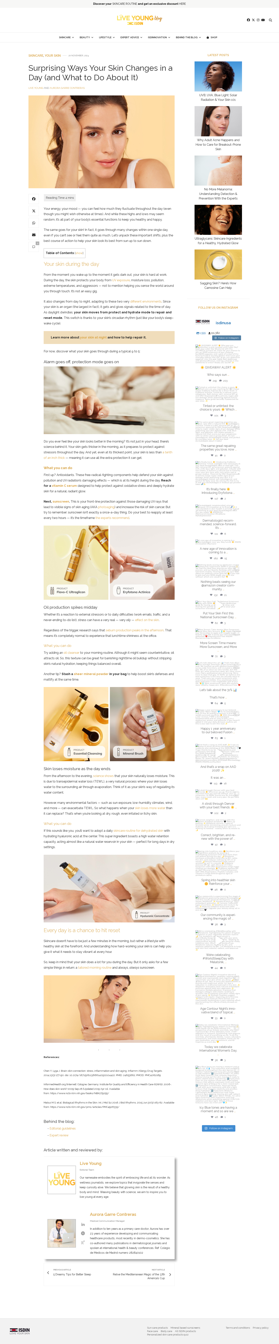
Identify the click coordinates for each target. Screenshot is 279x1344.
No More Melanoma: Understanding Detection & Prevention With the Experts (218, 193)
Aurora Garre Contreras (67, 88)
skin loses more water (150, 808)
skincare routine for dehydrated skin (138, 830)
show (79, 253)
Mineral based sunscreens (185, 1327)
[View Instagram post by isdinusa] (237, 358)
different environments (146, 301)
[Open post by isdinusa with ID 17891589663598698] (218, 473)
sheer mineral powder (91, 674)
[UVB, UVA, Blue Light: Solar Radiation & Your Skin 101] (218, 76)
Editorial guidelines (63, 1128)
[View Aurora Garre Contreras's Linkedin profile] (83, 1224)
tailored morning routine (94, 967)
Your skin (53, 55)
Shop (214, 37)
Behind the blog (187, 37)
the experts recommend (112, 518)
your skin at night (93, 337)
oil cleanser (71, 653)
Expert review (59, 1135)
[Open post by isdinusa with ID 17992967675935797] (218, 863)
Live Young (35, 88)
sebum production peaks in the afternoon (135, 630)
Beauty (85, 37)
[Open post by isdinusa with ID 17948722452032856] (218, 431)
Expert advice (130, 37)
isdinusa (218, 348)
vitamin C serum (64, 486)
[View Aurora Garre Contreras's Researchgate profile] (83, 1242)
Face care (152, 1331)
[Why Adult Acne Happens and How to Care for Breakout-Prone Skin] (218, 121)
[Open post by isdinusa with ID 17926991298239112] (218, 940)
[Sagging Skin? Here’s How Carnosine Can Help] (218, 264)
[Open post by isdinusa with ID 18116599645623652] (218, 1084)
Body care (166, 1331)
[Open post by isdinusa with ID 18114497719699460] (218, 674)
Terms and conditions (238, 1327)
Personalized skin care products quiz (167, 1334)
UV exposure (121, 280)
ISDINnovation (157, 37)
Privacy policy (261, 1327)
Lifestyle (105, 37)
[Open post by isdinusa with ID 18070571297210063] (218, 989)
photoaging (106, 507)
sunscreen (61, 501)
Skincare (65, 37)
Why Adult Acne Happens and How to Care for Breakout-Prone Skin (218, 144)
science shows (103, 776)
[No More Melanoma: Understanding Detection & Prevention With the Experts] (218, 171)
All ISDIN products (185, 1331)
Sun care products (157, 1327)
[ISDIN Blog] (139, 20)
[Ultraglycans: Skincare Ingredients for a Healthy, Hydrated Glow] (218, 220)
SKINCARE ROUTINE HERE (139, 3)
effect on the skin (147, 620)
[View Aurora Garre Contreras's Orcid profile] (83, 1233)
